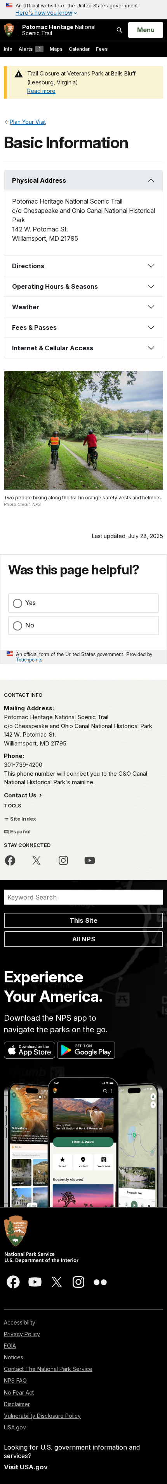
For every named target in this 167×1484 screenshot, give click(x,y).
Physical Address (39, 180)
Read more (41, 90)
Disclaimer (17, 1404)
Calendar (79, 49)
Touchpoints (29, 659)
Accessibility (19, 1322)
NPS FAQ (15, 1380)
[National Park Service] (9, 30)
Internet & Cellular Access (52, 348)
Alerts (29, 49)
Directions (28, 266)
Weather (25, 307)
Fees (102, 49)
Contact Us (21, 795)
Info (8, 49)
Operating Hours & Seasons (55, 286)
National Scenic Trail (59, 30)
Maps (56, 49)
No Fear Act (19, 1392)
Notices (13, 1357)
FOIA (10, 1345)
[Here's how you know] (83, 9)
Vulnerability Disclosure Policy (42, 1415)
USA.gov (15, 1427)
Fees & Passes (34, 327)
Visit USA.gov (26, 1467)
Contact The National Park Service (48, 1369)
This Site (83, 920)
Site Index (22, 819)
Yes (30, 603)
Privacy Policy (22, 1334)
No (29, 625)
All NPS (83, 939)
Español (20, 831)
